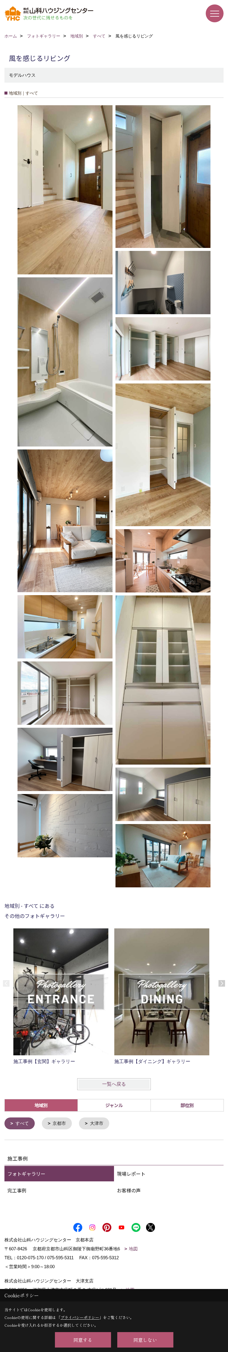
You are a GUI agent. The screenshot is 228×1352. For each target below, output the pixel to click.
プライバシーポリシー (80, 1317)
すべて (22, 1123)
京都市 (59, 1123)
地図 (133, 1248)
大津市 (96, 1123)
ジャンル (114, 1105)
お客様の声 (129, 1190)
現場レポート (131, 1173)
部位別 (187, 1105)
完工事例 (16, 1190)
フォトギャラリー (26, 1173)
